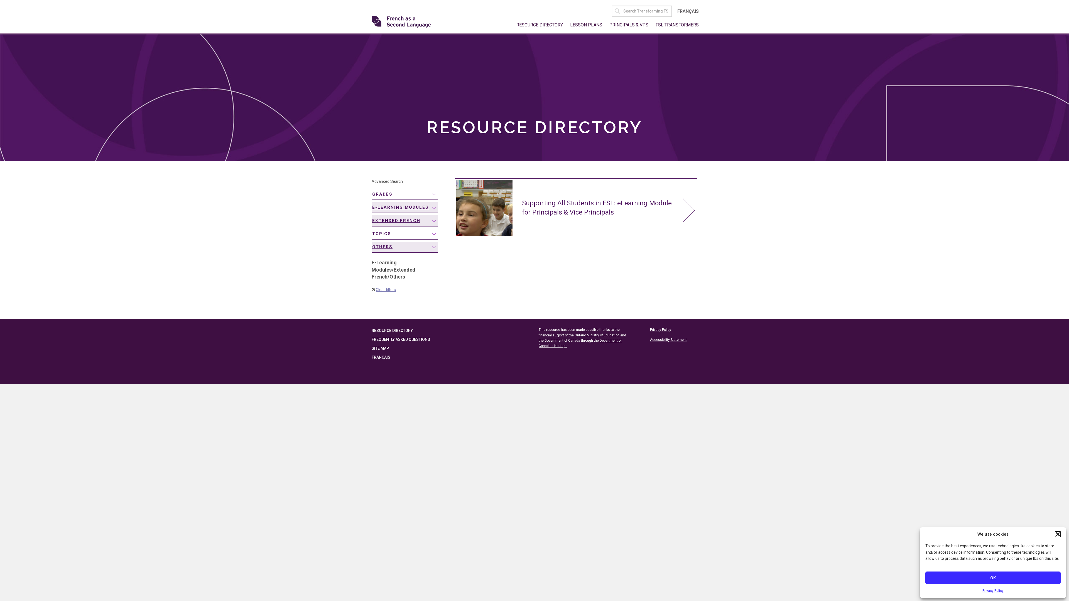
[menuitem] (405, 194)
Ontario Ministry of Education (597, 335)
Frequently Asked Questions (401, 339)
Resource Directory (539, 25)
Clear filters (386, 289)
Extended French (396, 220)
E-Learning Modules (400, 207)
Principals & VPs (628, 25)
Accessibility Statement (668, 340)
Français (688, 11)
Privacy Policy (993, 591)
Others (382, 246)
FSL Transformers (677, 25)
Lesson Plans (586, 25)
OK (993, 577)
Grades (382, 194)
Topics (381, 233)
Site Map (380, 348)
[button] (1058, 534)
